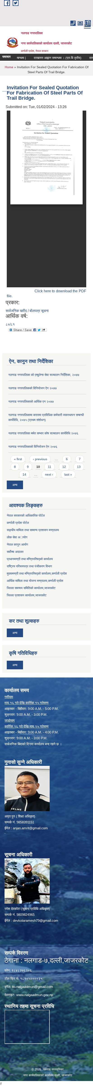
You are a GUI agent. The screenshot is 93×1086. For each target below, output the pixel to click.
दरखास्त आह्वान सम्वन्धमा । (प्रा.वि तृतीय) (49, 58)
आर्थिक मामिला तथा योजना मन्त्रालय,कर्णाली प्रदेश (35, 581)
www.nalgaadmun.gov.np (34, 995)
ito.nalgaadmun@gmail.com (32, 987)
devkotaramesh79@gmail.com (35, 920)
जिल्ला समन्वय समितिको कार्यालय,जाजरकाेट (31, 588)
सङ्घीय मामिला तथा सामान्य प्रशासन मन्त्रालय (33, 530)
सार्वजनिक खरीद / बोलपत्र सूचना (27, 311)
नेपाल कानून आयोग (17, 544)
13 (79, 467)
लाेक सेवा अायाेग (17, 537)
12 (64, 467)
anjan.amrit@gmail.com (30, 828)
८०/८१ (10, 324)
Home (9, 67)
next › (49, 474)
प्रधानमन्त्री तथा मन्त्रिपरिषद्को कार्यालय (30, 559)
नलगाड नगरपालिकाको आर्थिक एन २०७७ (31, 401)
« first (18, 459)
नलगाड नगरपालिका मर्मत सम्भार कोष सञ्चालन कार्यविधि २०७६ (43, 433)
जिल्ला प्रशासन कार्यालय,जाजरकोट (26, 595)
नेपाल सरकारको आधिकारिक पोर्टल (26, 515)
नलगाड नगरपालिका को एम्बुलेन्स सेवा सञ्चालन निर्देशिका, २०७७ (43, 375)
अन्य (14, 485)
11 (49, 467)
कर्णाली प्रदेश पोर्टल (18, 523)
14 (24, 474)
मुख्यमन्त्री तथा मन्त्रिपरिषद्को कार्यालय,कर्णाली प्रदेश (37, 573)
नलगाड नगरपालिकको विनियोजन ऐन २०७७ (32, 388)
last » (68, 474)
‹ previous (40, 459)
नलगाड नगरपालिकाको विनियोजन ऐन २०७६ (32, 446)
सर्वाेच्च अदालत (15, 552)
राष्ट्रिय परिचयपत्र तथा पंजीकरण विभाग (29, 566)
